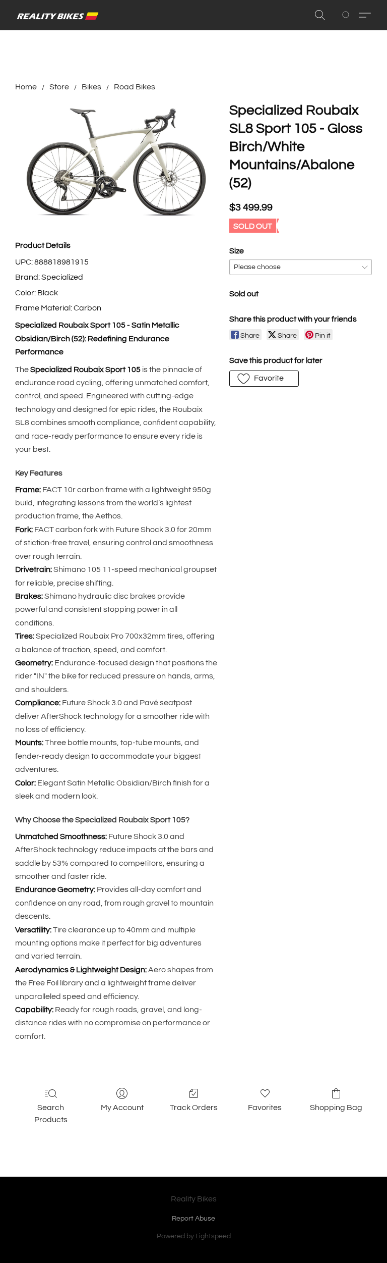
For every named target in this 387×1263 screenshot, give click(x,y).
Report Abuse (193, 1218)
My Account (122, 1107)
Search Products (51, 1113)
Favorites (265, 1107)
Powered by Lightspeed (194, 1236)
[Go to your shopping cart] (347, 15)
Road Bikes (134, 87)
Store (59, 87)
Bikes (91, 87)
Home (26, 87)
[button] (58, 15)
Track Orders (194, 1107)
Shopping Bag (336, 1107)
